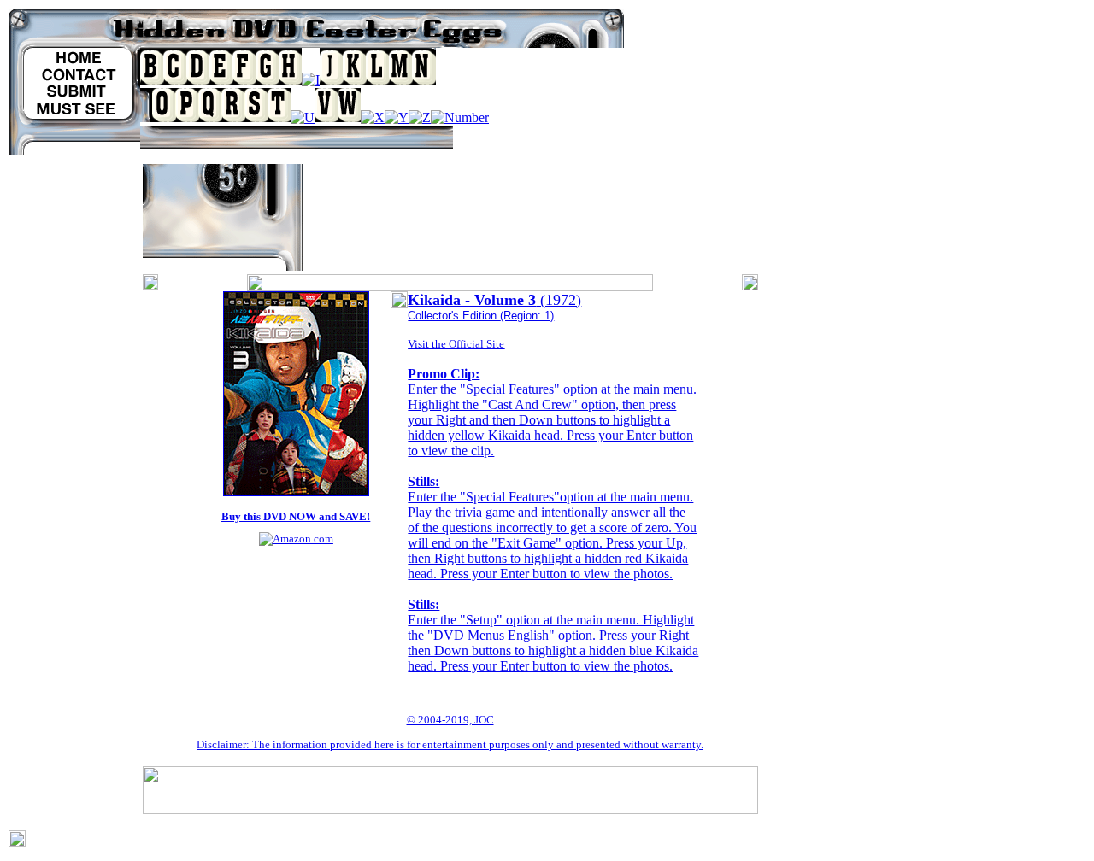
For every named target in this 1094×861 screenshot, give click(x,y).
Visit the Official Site (456, 343)
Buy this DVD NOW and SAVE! (295, 516)
